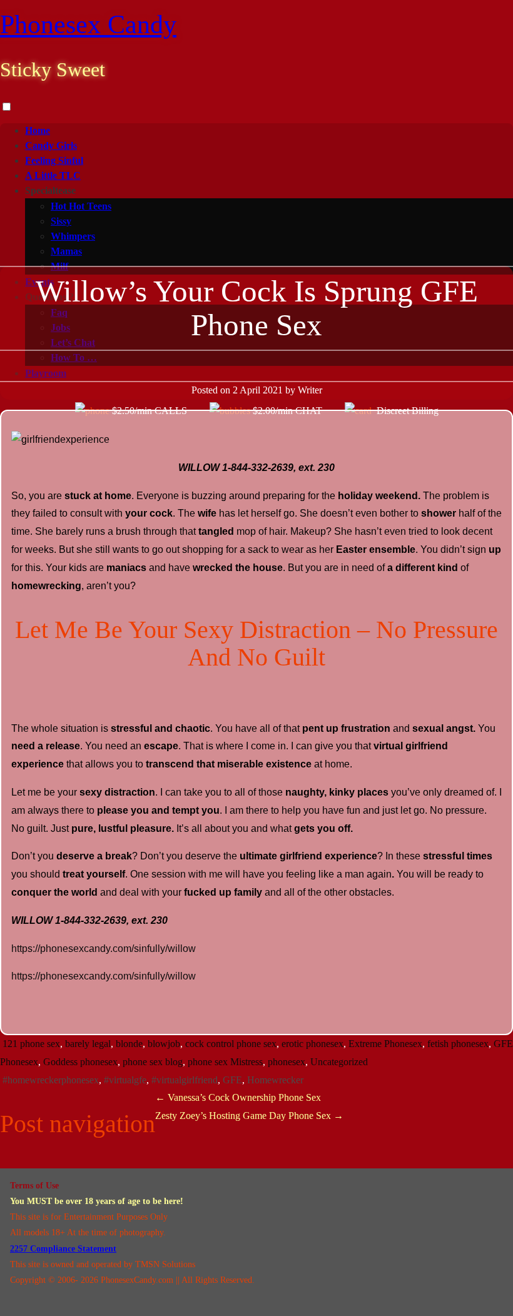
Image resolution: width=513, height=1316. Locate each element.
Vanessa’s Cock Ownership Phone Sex (238, 1097)
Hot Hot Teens (81, 206)
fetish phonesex (458, 1043)
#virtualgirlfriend (184, 1080)
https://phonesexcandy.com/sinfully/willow (103, 948)
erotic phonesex (312, 1043)
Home (37, 130)
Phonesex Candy (88, 24)
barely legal (88, 1043)
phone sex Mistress (225, 1061)
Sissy (61, 221)
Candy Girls (51, 145)
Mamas (66, 251)
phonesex (286, 1061)
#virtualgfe (125, 1080)
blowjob (164, 1043)
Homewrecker (275, 1080)
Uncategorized (339, 1061)
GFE (232, 1080)
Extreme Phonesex (385, 1043)
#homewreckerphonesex (51, 1080)
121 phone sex (31, 1043)
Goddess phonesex (80, 1061)
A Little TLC (53, 175)
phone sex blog (153, 1061)
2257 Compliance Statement (63, 1248)
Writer (310, 390)
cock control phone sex (231, 1043)
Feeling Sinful (54, 160)
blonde (129, 1043)
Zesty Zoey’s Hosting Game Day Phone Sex (249, 1115)
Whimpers (73, 236)
